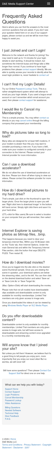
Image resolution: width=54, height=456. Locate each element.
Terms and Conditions (12, 444)
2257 (27, 447)
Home (13, 438)
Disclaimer (18, 447)
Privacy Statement (32, 444)
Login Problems (12, 394)
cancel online (26, 120)
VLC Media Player (39, 305)
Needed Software (13, 410)
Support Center (18, 3)
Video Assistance (13, 403)
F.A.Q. (8, 418)
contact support (29, 69)
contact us (43, 75)
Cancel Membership (14, 397)
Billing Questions (12, 407)
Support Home (11, 388)
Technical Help (11, 413)
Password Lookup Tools (26, 88)
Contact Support (12, 391)
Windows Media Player (18, 305)
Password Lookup (13, 400)
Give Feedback (12, 416)
